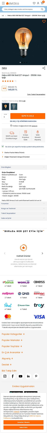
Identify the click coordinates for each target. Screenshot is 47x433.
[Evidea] (12, 3)
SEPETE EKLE (28, 115)
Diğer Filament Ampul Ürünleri (17, 157)
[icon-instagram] (5, 376)
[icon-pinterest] (36, 376)
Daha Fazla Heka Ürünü (14, 152)
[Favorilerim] (34, 3)
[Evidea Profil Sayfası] (38, 3)
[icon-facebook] (13, 376)
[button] (20, 62)
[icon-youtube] (20, 376)
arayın (34, 126)
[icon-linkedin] (28, 376)
